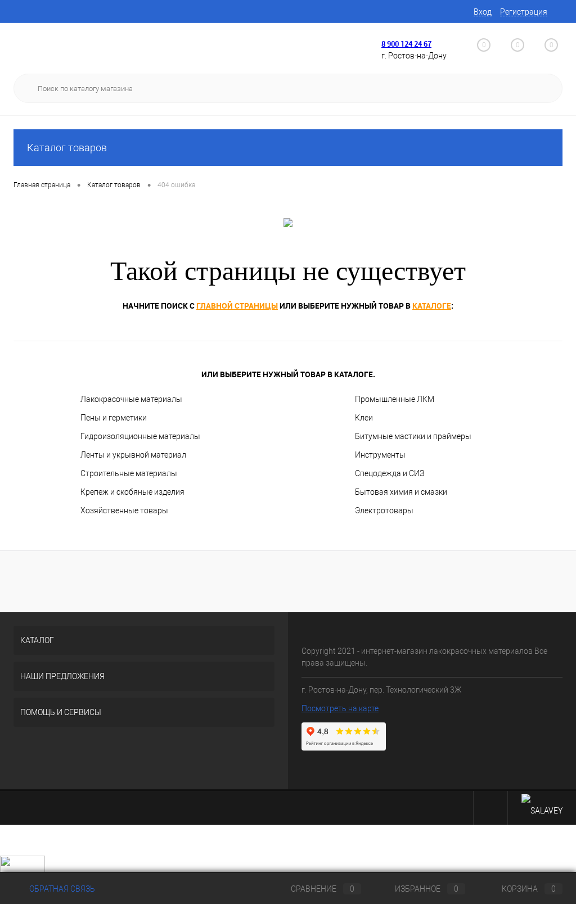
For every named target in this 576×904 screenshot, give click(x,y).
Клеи (364, 417)
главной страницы (237, 305)
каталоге (431, 305)
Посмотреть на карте (340, 708)
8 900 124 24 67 (406, 44)
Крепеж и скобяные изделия (132, 491)
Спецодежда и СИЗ (389, 473)
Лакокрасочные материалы (131, 399)
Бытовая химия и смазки (401, 491)
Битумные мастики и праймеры (413, 436)
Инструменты (380, 454)
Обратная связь (61, 888)
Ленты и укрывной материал (133, 454)
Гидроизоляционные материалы (140, 436)
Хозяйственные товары (124, 510)
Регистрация (523, 11)
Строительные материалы (128, 473)
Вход (483, 11)
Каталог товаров (67, 147)
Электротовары (384, 510)
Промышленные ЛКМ (394, 399)
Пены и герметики (113, 417)
